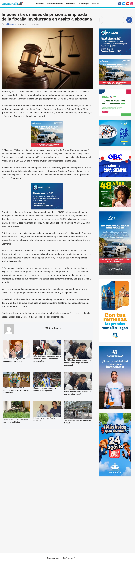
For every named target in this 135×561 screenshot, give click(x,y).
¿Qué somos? (68, 558)
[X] (123, 3)
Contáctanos (53, 558)
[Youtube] (127, 3)
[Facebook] (119, 3)
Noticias (40, 4)
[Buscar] (129, 20)
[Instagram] (131, 3)
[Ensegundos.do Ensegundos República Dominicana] (12, 3)
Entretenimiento (55, 4)
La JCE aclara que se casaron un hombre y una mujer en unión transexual (77, 362)
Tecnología (83, 4)
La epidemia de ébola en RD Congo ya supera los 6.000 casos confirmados (16, 390)
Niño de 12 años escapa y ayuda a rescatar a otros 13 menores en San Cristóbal (47, 358)
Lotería (95, 4)
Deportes (70, 4)
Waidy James (10, 24)
